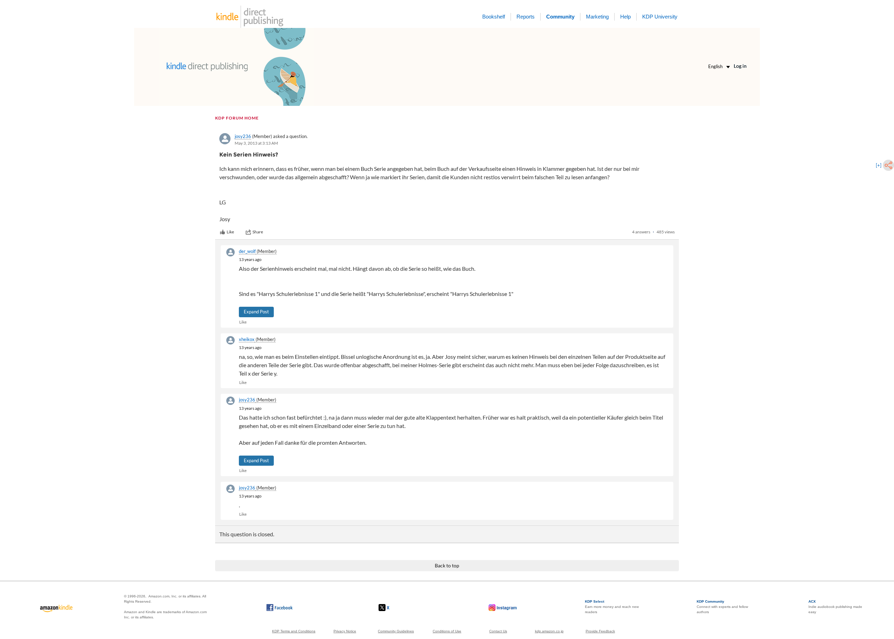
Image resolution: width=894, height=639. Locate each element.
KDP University (659, 17)
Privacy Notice (345, 631)
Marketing (597, 17)
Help (625, 17)
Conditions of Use (447, 631)
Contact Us (498, 631)
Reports (525, 17)
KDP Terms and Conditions (293, 631)
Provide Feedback (600, 631)
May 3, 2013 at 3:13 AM (256, 143)
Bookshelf (493, 17)
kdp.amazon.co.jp (549, 631)
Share (257, 231)
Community (560, 17)
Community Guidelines (396, 631)
